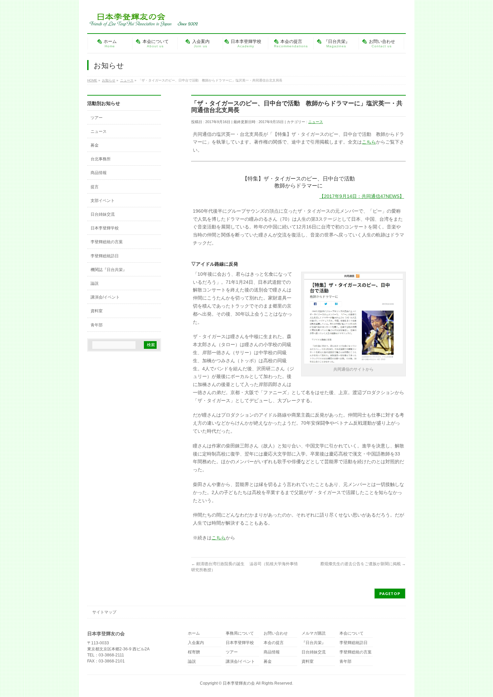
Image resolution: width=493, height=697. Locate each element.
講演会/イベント (105, 297)
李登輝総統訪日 (105, 256)
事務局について (240, 633)
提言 (95, 186)
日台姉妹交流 (103, 214)
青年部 (97, 325)
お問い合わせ (276, 633)
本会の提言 (274, 643)
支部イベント (103, 200)
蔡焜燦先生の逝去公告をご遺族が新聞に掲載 (363, 563)
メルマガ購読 (314, 633)
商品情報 (99, 172)
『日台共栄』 (314, 643)
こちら (369, 142)
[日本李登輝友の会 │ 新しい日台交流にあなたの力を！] (142, 18)
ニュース (315, 122)
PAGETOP (389, 593)
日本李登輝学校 (105, 228)
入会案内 (196, 643)
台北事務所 (101, 159)
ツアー (97, 117)
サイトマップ (104, 612)
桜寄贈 (194, 652)
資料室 (97, 311)
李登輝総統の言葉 (107, 241)
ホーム (194, 633)
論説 (95, 283)
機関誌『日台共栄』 (109, 269)
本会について (351, 633)
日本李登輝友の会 (239, 683)
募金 (95, 145)
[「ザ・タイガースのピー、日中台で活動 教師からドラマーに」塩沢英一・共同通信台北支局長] (353, 361)
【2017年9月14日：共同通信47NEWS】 (361, 196)
